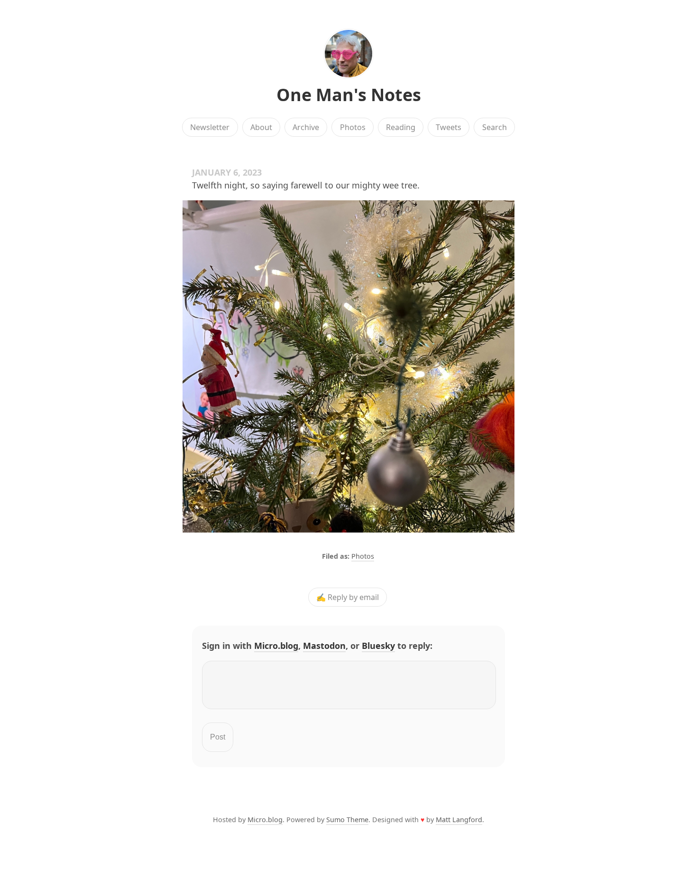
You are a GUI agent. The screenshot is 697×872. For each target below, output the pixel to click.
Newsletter (209, 127)
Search (494, 127)
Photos (353, 127)
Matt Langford (459, 819)
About (261, 127)
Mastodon (324, 645)
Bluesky (378, 645)
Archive (306, 127)
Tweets (448, 127)
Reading (400, 127)
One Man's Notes (348, 94)
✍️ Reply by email (347, 597)
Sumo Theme (347, 819)
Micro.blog (276, 645)
